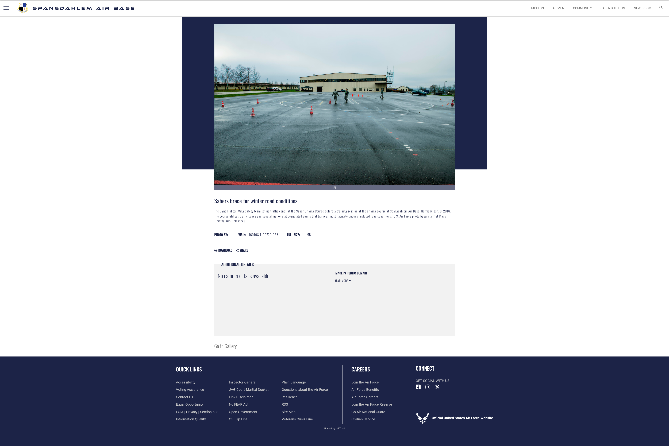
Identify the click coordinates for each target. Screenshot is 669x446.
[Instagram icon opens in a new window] (427, 387)
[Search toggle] (661, 8)
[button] (5, 8)
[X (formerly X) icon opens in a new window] (437, 387)
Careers (360, 369)
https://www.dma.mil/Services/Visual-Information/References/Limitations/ (375, 302)
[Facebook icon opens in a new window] (418, 387)
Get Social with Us (432, 381)
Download (224, 250)
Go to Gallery (225, 346)
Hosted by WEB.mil (334, 428)
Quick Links (189, 369)
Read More (341, 281)
